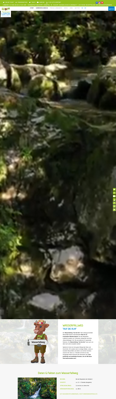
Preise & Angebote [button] (56, 8)
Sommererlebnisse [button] (42, 8)
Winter (111, 9)
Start (32, 8)
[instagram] (99, 3)
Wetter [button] (77, 8)
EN (85, 8)
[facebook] (97, 3)
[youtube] (102, 3)
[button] (20, 388)
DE (82, 8)
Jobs (71, 8)
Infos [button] (66, 8)
